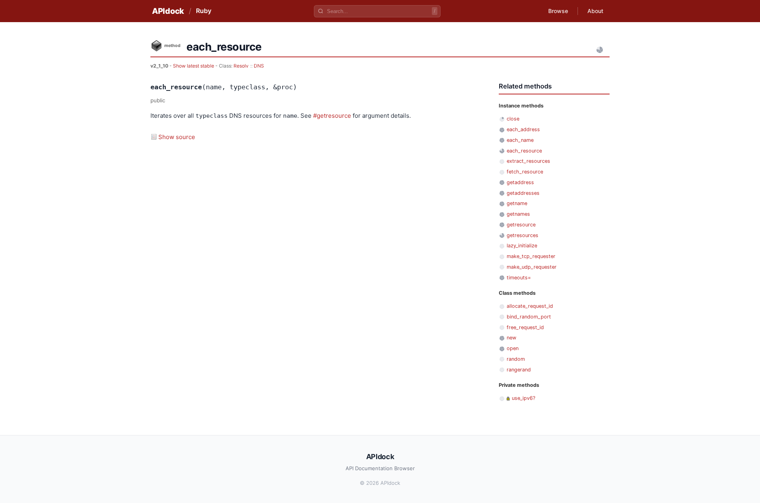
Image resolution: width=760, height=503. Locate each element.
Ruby (203, 11)
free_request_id (525, 327)
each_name (520, 140)
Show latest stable (194, 66)
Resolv (241, 66)
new (511, 338)
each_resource (524, 151)
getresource (521, 225)
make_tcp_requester (531, 256)
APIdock (168, 11)
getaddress (520, 182)
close (513, 119)
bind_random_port (529, 317)
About (595, 11)
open (513, 348)
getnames (518, 214)
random (516, 359)
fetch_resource (525, 172)
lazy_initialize (522, 246)
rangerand (519, 370)
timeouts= (519, 278)
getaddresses (523, 193)
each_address (523, 129)
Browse (558, 11)
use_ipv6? (523, 398)
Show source (176, 137)
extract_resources (528, 161)
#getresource (332, 115)
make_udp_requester (532, 267)
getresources (522, 235)
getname (517, 203)
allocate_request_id (530, 306)
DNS (259, 66)
